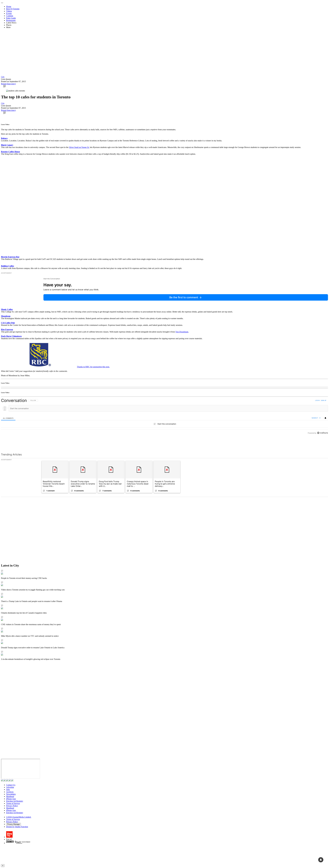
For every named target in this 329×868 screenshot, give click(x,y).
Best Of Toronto (12, 9)
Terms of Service (13, 803)
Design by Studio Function (17, 827)
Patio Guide (11, 18)
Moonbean (5, 316)
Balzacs (4, 138)
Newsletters (11, 794)
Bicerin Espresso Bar (10, 257)
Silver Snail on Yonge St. (79, 147)
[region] (164, 422)
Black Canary (7, 145)
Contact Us (10, 785)
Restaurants (11, 20)
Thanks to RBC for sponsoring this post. (93, 367)
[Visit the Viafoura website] (322, 444)
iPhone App (11, 799)
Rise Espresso (7, 329)
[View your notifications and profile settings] (325, 418)
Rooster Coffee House (10, 152)
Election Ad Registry (14, 801)
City (2, 77)
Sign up (323, 400)
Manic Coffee (7, 309)
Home (8, 6)
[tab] (8, 418)
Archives (9, 792)
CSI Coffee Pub (8, 323)
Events (9, 13)
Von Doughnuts (181, 332)
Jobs (8, 789)
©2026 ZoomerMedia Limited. (18, 817)
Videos (9, 11)
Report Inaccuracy (8, 84)
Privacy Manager (13, 824)
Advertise (10, 787)
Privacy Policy (12, 806)
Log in (317, 400)
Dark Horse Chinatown (11, 336)
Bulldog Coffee (7, 266)
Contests (9, 16)
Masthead (10, 796)
